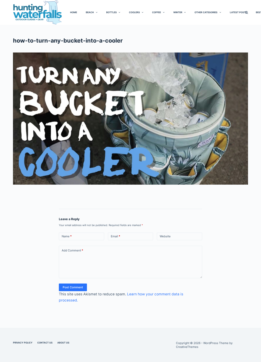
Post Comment (73, 287)
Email (115, 236)
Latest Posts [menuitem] (238, 12)
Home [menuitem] (73, 12)
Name (67, 236)
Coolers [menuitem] (134, 12)
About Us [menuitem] (63, 342)
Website (165, 236)
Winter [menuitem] (177, 12)
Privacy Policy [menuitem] (22, 342)
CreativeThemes (187, 347)
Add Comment (72, 250)
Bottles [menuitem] (111, 12)
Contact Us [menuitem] (45, 342)
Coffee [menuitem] (156, 12)
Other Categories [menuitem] (206, 12)
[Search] (246, 12)
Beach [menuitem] (90, 12)
